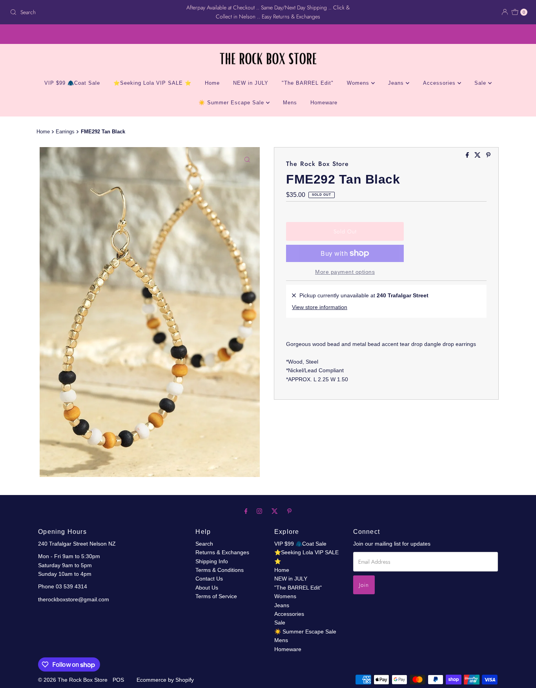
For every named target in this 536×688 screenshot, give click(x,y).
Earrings (65, 132)
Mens (290, 103)
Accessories (440, 83)
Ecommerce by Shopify (165, 680)
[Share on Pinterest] (488, 155)
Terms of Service (216, 596)
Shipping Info (211, 561)
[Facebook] (246, 511)
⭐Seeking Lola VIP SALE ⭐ (152, 83)
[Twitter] (275, 511)
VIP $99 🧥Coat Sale (72, 83)
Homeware (323, 103)
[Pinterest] (289, 511)
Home (212, 83)
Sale (481, 83)
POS (118, 680)
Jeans (397, 83)
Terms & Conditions (219, 570)
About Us (206, 587)
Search (204, 544)
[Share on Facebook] (468, 155)
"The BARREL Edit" (308, 83)
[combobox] (92, 12)
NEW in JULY (250, 83)
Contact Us (209, 578)
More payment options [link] (345, 272)
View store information (319, 307)
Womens (359, 83)
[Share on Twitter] (478, 155)
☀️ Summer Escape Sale (232, 103)
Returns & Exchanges (222, 552)
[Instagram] (259, 511)
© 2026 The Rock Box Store (73, 680)
